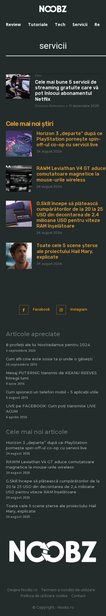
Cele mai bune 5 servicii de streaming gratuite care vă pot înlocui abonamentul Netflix (66, 90)
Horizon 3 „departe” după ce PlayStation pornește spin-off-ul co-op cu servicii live (69, 139)
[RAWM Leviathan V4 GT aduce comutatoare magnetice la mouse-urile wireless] (19, 179)
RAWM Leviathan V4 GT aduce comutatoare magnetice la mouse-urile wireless (71, 174)
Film (38, 76)
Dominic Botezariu (50, 106)
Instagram (78, 309)
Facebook (41, 309)
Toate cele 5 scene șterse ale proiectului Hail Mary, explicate (67, 251)
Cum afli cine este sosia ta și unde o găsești (49, 358)
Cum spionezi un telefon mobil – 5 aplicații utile (52, 392)
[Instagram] (61, 310)
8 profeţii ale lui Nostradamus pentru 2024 (48, 344)
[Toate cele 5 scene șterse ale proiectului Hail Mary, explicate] (19, 256)
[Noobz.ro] (53, 8)
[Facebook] (24, 310)
